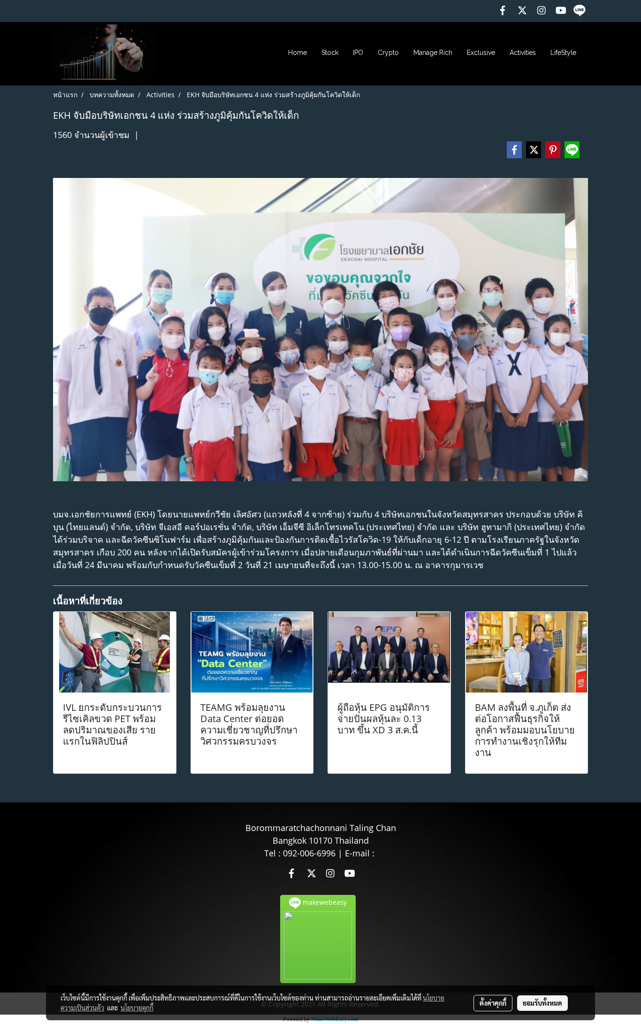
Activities (523, 52)
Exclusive (481, 52)
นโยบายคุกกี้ (137, 1007)
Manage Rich (432, 52)
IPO (358, 52)
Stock (329, 52)
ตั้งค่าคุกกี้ (493, 1003)
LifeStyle (563, 52)
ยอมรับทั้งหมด (542, 1003)
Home (297, 52)
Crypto (388, 52)
